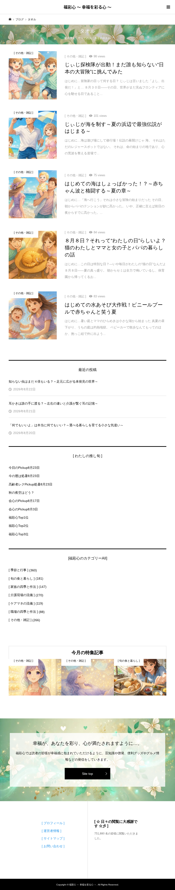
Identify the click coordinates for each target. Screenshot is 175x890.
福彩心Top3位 (18, 534)
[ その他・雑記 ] (20, 620)
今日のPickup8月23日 (24, 467)
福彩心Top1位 (18, 517)
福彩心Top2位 (18, 526)
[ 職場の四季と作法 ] (23, 611)
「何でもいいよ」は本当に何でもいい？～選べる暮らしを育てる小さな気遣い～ (66, 425)
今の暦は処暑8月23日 (24, 476)
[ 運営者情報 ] (51, 831)
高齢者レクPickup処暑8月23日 (30, 484)
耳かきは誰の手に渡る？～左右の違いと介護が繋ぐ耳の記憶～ (53, 403)
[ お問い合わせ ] (53, 846)
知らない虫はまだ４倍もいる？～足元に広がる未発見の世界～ (53, 381)
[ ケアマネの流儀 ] (22, 603)
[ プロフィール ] (53, 823)
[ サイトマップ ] (53, 838)
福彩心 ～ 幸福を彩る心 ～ (87, 7)
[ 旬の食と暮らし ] (22, 578)
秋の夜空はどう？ (21, 492)
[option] (35, 677)
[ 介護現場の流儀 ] (22, 595)
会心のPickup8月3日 (23, 509)
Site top (87, 773)
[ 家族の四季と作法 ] (23, 587)
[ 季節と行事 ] (18, 570)
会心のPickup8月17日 (24, 501)
